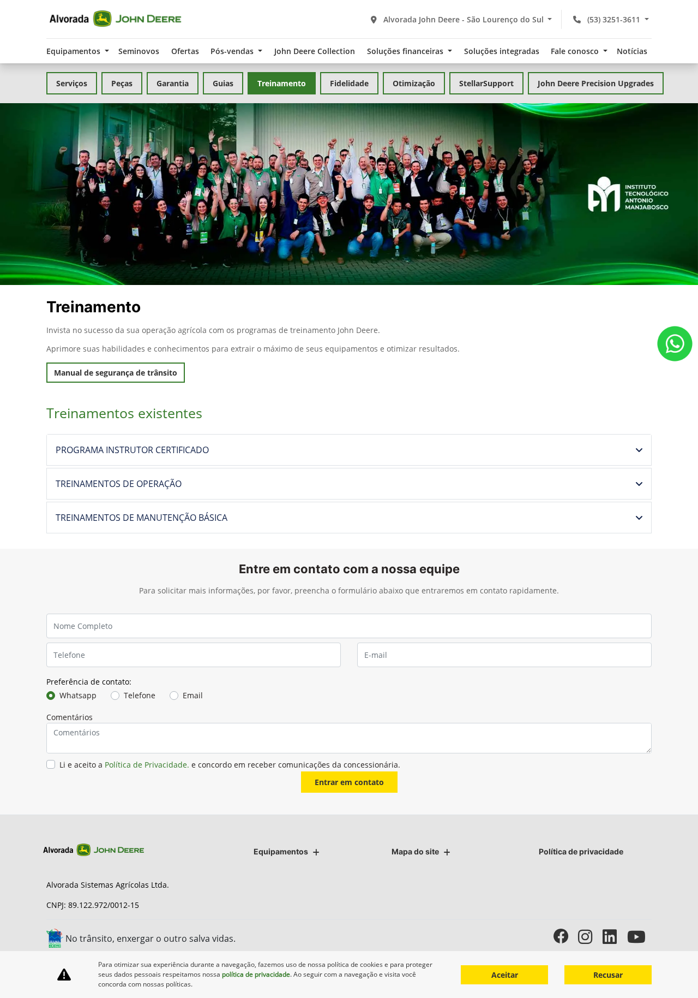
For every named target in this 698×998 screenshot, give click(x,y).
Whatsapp (78, 695)
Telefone (139, 695)
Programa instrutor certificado (132, 450)
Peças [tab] (122, 83)
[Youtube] (639, 936)
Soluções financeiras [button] (406, 51)
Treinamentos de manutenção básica (141, 518)
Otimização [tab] (414, 83)
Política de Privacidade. (147, 764)
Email (193, 695)
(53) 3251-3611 (613, 19)
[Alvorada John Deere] (115, 19)
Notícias (632, 51)
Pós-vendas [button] (233, 51)
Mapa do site (415, 851)
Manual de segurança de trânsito (115, 372)
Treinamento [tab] (281, 83)
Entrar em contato (349, 782)
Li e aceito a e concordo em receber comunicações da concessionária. (229, 764)
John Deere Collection (314, 51)
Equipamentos (281, 851)
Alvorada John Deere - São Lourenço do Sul (463, 19)
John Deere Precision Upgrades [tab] (596, 83)
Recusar (608, 975)
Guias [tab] (223, 83)
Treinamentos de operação (119, 484)
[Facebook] (565, 936)
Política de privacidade (581, 851)
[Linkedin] (615, 936)
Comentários (69, 717)
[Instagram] (590, 936)
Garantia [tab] (173, 83)
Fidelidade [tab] (349, 83)
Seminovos (138, 51)
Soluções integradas (501, 51)
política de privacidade (256, 974)
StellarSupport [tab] (486, 83)
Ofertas (185, 51)
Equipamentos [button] (74, 51)
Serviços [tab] (71, 83)
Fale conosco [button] (576, 51)
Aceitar (504, 975)
